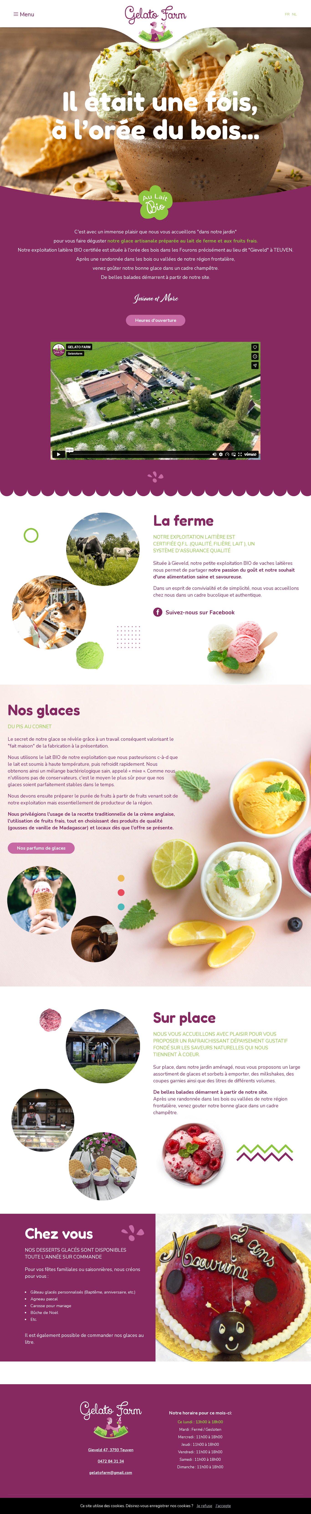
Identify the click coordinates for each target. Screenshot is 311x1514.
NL (294, 14)
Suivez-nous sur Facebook (200, 612)
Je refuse (204, 1506)
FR (287, 14)
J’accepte (223, 1506)
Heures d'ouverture (155, 320)
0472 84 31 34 (111, 1461)
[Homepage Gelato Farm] (155, 25)
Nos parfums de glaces (41, 848)
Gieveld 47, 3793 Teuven (110, 1450)
